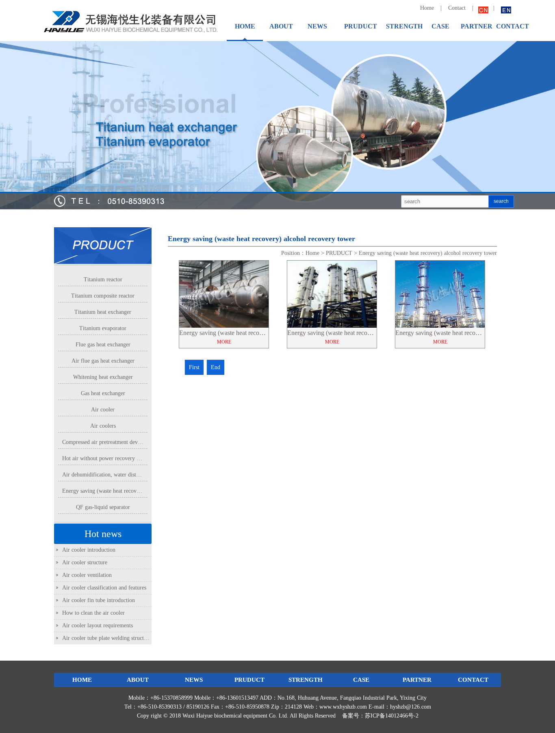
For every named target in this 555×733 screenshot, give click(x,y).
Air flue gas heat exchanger (103, 361)
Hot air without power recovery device (106, 458)
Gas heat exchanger (103, 393)
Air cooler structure (84, 562)
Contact (457, 8)
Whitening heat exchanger (103, 377)
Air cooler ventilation (87, 575)
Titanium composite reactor (102, 296)
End (215, 367)
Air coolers (103, 426)
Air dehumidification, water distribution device (116, 475)
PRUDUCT (339, 253)
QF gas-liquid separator (103, 507)
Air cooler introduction (88, 550)
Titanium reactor (103, 279)
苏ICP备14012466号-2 (391, 716)
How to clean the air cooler (93, 613)
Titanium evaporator (102, 328)
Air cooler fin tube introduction (98, 600)
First (194, 367)
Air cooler (103, 410)
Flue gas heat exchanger (103, 344)
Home (427, 8)
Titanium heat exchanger (102, 312)
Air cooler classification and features (104, 588)
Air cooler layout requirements (97, 625)
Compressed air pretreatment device (103, 442)
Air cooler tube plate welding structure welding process (125, 638)
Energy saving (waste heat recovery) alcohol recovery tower (131, 491)
